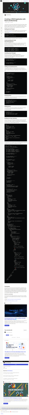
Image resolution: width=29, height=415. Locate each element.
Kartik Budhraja (8, 14)
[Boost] (1, 36)
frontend (11, 22)
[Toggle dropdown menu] (26, 303)
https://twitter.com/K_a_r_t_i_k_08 (12, 300)
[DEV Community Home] (1, 1)
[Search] (3, 1)
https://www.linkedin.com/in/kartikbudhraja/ (14, 299)
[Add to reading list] (1, 34)
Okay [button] (2, 413)
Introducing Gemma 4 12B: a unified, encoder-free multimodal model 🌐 (15, 319)
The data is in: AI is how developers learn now (15, 351)
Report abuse (18, 337)
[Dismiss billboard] (27, 410)
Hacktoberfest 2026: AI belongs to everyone (12, 397)
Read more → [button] (7, 325)
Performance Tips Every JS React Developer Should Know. (11, 373)
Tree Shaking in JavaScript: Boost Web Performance (10, 379)
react (9, 22)
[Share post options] (1, 39)
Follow (16, 364)
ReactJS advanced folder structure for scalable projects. (11, 376)
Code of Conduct (14, 337)
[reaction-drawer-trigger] (1, 28)
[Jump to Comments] (1, 31)
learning (6, 22)
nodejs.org (10, 31)
